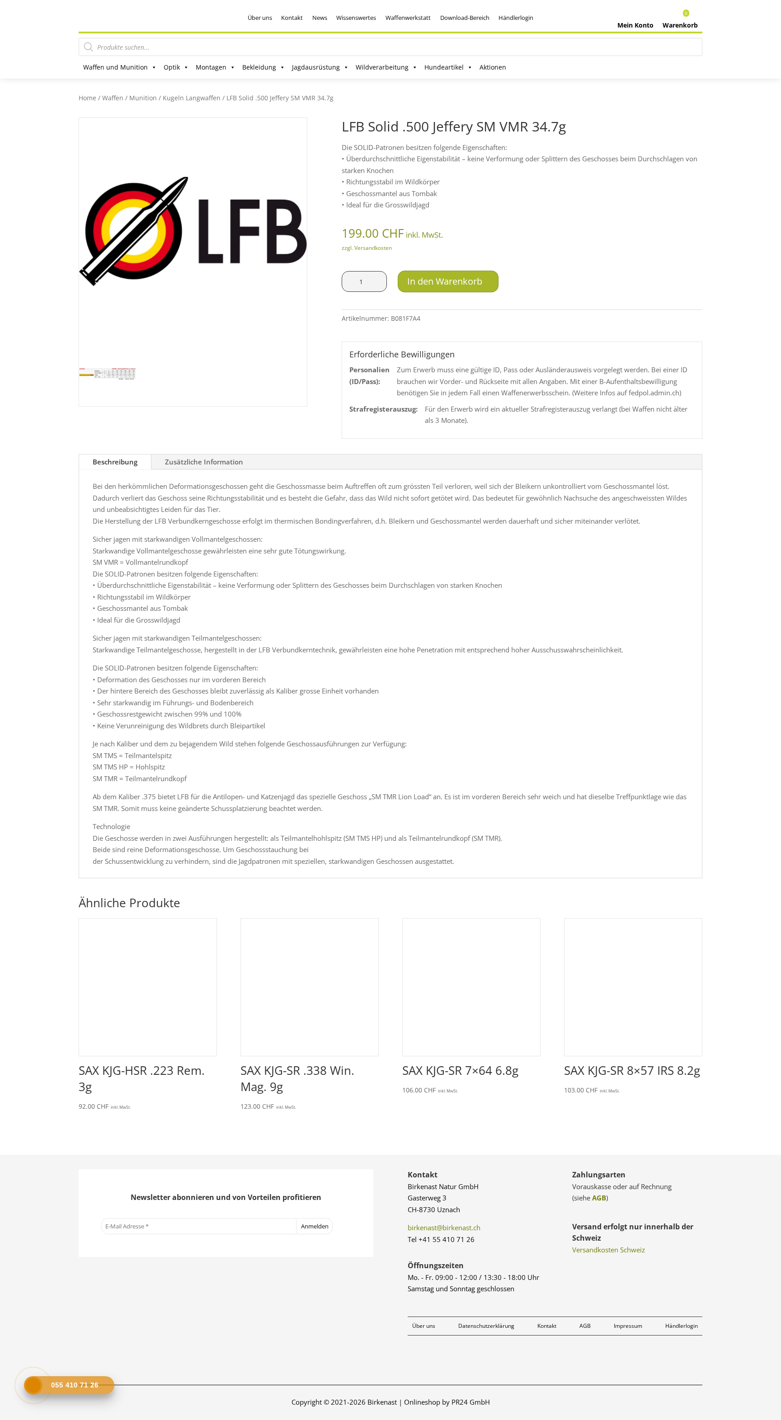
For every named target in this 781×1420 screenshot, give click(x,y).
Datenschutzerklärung (486, 1326)
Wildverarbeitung (382, 67)
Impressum (628, 1326)
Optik (172, 67)
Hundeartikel (444, 67)
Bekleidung (259, 67)
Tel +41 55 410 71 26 (441, 1239)
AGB (599, 1197)
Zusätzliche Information (204, 461)
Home (87, 98)
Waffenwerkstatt (408, 18)
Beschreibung (115, 461)
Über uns (260, 18)
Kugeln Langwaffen (192, 98)
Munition (143, 98)
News (319, 18)
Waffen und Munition (115, 67)
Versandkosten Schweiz (608, 1249)
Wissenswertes (356, 18)
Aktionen (493, 67)
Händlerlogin (516, 18)
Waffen (112, 98)
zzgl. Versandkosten (367, 248)
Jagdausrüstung (316, 67)
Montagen (211, 67)
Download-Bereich (464, 18)
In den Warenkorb (444, 281)
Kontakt (292, 18)
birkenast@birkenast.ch (444, 1227)
